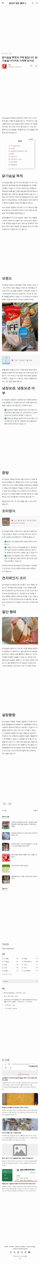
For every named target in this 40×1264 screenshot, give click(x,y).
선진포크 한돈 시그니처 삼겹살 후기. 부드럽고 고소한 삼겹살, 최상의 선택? (24, 845)
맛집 (5, 965)
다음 (35, 810)
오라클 (6, 958)
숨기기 (31, 139)
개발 (25, 958)
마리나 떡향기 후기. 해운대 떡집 (11, 1133)
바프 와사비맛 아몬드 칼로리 (19, 865)
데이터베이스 (28, 962)
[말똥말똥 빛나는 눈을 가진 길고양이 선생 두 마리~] (6, 883)
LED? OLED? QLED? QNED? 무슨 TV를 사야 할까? (24, 856)
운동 (10, 804)
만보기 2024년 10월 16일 (23, 360)
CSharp (6, 962)
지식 (25, 968)
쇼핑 (4, 804)
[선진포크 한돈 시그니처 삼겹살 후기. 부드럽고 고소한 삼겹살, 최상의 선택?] (6, 850)
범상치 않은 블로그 (17, 3)
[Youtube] (29, 1253)
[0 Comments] (31, 66)
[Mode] (32, 3)
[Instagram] (22, 1253)
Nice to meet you (9, 993)
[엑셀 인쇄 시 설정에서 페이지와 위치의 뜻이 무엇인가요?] (20, 1181)
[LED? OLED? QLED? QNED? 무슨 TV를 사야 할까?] (6, 861)
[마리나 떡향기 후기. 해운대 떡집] (20, 1130)
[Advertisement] (20, 29)
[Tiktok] (18, 1253)
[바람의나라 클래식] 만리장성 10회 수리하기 (15, 1107)
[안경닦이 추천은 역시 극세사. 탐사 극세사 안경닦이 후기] (6, 840)
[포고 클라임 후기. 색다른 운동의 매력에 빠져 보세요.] (6, 525)
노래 (5, 968)
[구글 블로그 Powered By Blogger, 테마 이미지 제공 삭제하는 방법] (20, 1075)
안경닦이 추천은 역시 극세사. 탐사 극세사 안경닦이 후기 (24, 834)
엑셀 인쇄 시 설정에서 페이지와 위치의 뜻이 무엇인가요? (19, 1184)
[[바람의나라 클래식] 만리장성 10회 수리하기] (20, 1105)
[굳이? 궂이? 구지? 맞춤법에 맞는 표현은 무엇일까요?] (20, 1155)
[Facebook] (11, 1253)
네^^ (5, 996)
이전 (5, 810)
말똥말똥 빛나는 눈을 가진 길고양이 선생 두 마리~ (24, 877)
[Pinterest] (26, 1253)
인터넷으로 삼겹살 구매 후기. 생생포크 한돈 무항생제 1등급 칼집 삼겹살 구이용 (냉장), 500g (24, 824)
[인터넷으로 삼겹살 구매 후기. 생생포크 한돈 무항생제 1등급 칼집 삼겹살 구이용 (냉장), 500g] (6, 829)
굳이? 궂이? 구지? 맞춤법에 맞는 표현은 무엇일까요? (17, 1158)
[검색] (37, 3)
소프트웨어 (27, 971)
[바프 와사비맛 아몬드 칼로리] (6, 872)
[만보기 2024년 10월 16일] (6, 364)
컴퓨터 (6, 971)
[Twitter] (15, 1253)
